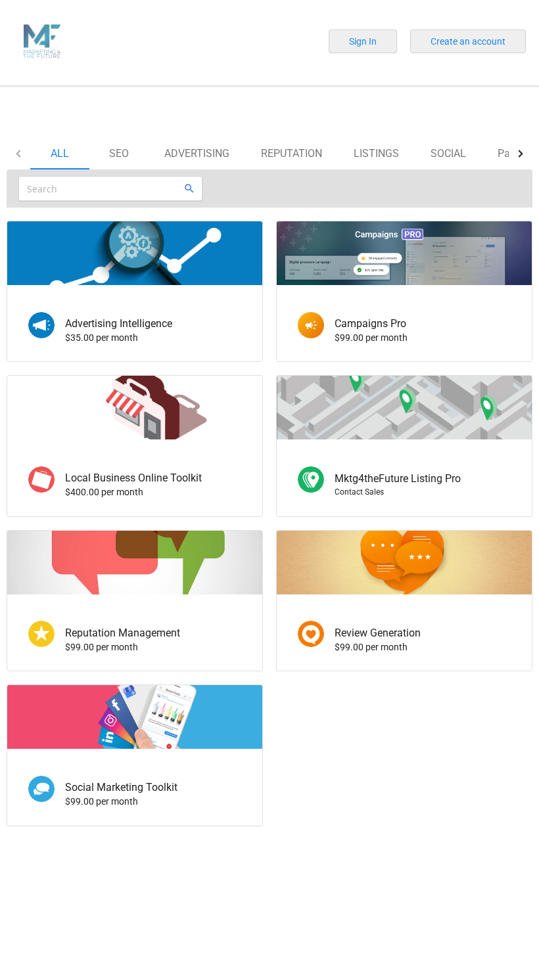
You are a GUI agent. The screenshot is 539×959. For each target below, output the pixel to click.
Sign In (363, 41)
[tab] (59, 153)
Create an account (468, 41)
